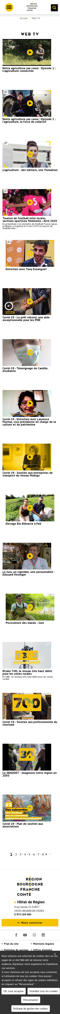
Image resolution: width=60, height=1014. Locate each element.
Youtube (25, 935)
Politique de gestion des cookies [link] (30, 1008)
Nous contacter (32, 922)
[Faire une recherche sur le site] (54, 7)
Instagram (34, 935)
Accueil (24, 18)
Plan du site (11, 943)
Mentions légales (43, 943)
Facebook (16, 935)
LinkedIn (43, 935)
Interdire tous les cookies (44, 991)
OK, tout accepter (14, 991)
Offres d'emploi (42, 950)
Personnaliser (30, 999)
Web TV (36, 18)
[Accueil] (31, 7)
